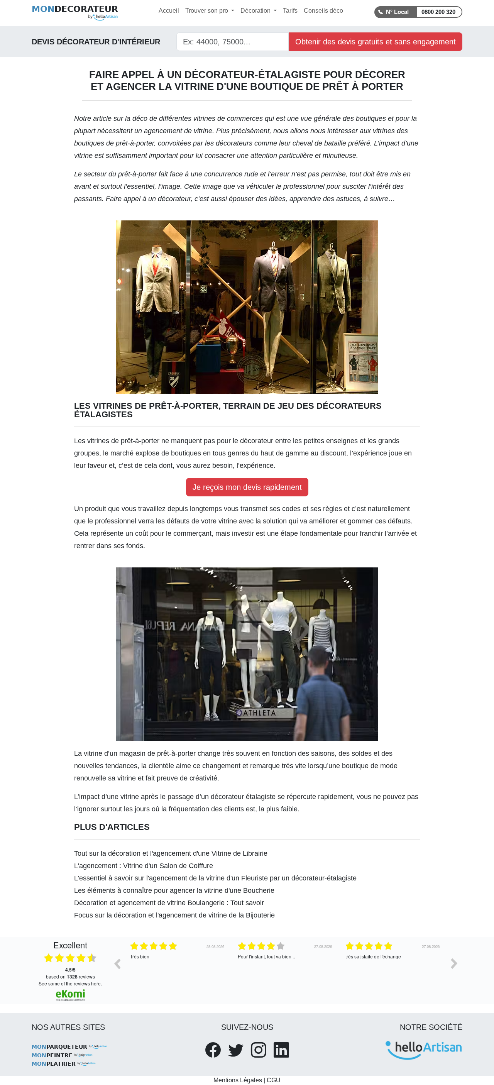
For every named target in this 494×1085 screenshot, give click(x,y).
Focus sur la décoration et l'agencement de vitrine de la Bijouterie (174, 915)
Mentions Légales (237, 1080)
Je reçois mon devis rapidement (247, 487)
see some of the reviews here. (70, 983)
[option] (178, 969)
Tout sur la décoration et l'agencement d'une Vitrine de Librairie (170, 853)
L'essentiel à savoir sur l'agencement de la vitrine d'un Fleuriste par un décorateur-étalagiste (215, 878)
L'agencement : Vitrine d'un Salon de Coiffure (143, 866)
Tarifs (290, 10)
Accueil (169, 10)
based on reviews (70, 973)
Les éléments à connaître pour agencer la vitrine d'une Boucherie (174, 890)
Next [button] (454, 963)
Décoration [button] (256, 10)
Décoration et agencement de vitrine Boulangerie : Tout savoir (169, 903)
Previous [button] (116, 963)
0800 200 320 (438, 11)
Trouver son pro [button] (207, 10)
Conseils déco (323, 10)
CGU (274, 1080)
